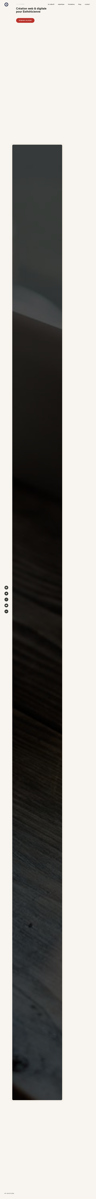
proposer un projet (25, 20)
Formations (71, 4)
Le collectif (51, 4)
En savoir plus (9, 1193)
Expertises (61, 4)
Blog (79, 4)
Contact (87, 4)
